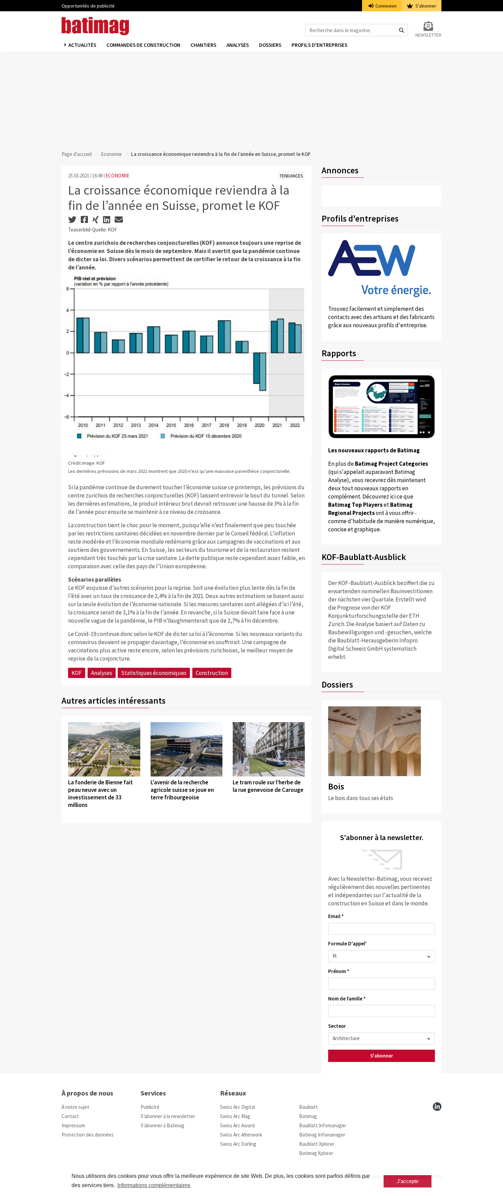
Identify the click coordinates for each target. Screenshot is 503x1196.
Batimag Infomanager (322, 1134)
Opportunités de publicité (88, 6)
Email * (336, 916)
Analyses (238, 45)
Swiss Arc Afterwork (241, 1134)
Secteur (337, 1026)
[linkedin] (437, 1106)
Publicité (150, 1107)
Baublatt (308, 1107)
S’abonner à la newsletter (168, 1116)
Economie (111, 154)
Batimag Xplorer (316, 1153)
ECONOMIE (117, 175)
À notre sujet (75, 1107)
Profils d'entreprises (319, 45)
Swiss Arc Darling (238, 1144)
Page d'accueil (77, 154)
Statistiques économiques (153, 673)
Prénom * (338, 971)
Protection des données (88, 1134)
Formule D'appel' (347, 943)
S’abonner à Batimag (162, 1125)
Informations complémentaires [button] (153, 1185)
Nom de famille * (347, 998)
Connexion (385, 6)
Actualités (82, 45)
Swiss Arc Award (237, 1125)
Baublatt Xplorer (316, 1144)
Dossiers (270, 45)
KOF (77, 673)
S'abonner (425, 6)
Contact (70, 1116)
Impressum (73, 1125)
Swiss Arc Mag (235, 1116)
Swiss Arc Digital (237, 1107)
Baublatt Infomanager (322, 1125)
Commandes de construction (143, 45)
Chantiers (203, 45)
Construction (212, 673)
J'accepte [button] (407, 1181)
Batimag (308, 1116)
